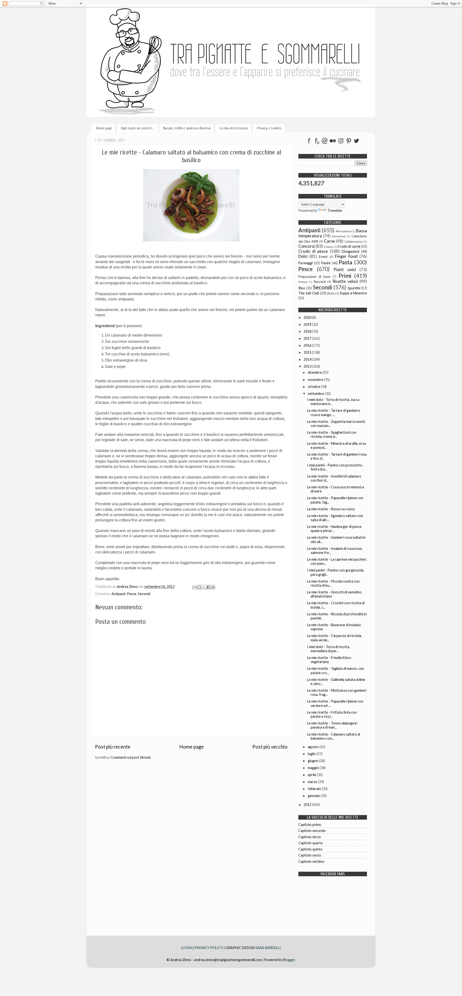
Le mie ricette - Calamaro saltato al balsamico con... (333, 736)
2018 (308, 331)
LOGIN (186, 948)
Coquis (328, 246)
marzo (313, 782)
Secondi (144, 594)
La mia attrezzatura (233, 128)
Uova (330, 293)
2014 (308, 359)
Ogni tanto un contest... (137, 128)
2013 (308, 366)
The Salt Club (308, 293)
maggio (314, 768)
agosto (314, 747)
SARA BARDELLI (268, 948)
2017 (308, 338)
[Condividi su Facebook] (208, 587)
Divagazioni (350, 251)
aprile (312, 775)
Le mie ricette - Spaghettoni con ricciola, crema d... (331, 434)
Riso (301, 288)
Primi (345, 275)
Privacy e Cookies (269, 128)
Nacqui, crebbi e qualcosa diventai (187, 128)
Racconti (320, 282)
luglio (312, 754)
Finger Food (346, 256)
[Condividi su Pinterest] (213, 587)
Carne (329, 241)
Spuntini (354, 288)
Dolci (303, 256)
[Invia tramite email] (194, 587)
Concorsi (306, 246)
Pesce (131, 594)
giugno (313, 761)
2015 (308, 352)
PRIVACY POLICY (208, 948)
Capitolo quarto (310, 843)
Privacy (303, 281)
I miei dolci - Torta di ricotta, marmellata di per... (328, 649)
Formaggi (305, 263)
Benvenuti (339, 236)
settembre (316, 394)
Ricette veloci (345, 281)
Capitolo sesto (309, 855)
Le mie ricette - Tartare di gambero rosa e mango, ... (333, 412)
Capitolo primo (309, 825)
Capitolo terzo (309, 837)
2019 (308, 324)
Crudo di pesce (313, 251)
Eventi (323, 257)
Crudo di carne (349, 246)
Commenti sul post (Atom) (130, 757)
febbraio (315, 789)
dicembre (315, 372)
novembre (316, 380)
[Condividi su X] (203, 587)
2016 (308, 345)
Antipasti (118, 594)
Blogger (289, 960)
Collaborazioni (353, 241)
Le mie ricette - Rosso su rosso (331, 509)
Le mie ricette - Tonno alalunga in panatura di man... (332, 725)
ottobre (314, 387)
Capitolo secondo (312, 831)
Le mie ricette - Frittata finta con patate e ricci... (332, 714)
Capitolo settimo (311, 861)
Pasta (345, 262)
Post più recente (112, 747)
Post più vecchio (270, 747)
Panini (325, 263)
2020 (308, 317)
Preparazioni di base (314, 277)
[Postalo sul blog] (199, 587)
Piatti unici (345, 269)
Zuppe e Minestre (353, 293)
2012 (308, 805)
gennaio (314, 796)
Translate (334, 210)
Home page (104, 128)
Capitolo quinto (310, 849)
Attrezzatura (344, 231)
